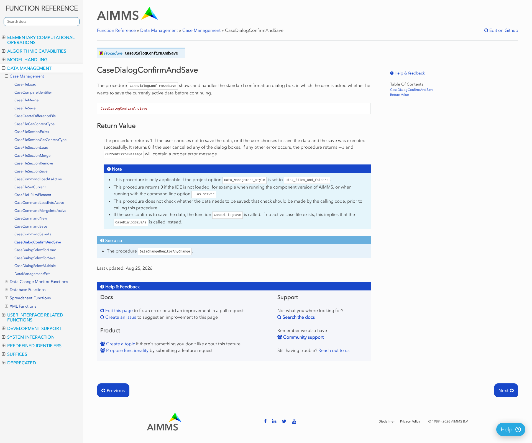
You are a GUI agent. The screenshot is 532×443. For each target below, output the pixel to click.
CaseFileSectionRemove (33, 163)
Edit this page (118, 310)
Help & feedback (409, 73)
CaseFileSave (24, 108)
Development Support (34, 328)
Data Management (29, 68)
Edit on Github (503, 30)
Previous (115, 390)
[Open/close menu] (4, 37)
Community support (303, 337)
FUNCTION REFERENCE (42, 8)
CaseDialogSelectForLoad (35, 250)
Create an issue (120, 317)
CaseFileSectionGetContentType (40, 140)
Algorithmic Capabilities (36, 51)
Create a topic (120, 343)
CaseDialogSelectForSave (34, 258)
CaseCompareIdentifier (33, 92)
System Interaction (31, 337)
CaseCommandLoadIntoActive (39, 202)
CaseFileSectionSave (30, 171)
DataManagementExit (32, 274)
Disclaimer (386, 421)
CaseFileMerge (26, 100)
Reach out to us (333, 350)
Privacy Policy (410, 421)
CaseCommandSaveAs (32, 234)
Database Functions (27, 289)
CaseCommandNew (30, 218)
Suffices (17, 354)
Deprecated (21, 362)
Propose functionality (127, 350)
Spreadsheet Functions (30, 298)
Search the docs (298, 317)
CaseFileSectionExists (31, 132)
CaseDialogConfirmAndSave (37, 242)
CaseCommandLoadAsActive (38, 179)
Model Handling (27, 59)
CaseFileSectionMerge (32, 155)
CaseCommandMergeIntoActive (40, 210)
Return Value (399, 95)
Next (504, 390)
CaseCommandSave (30, 226)
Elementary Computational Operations (41, 40)
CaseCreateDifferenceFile (35, 116)
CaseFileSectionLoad (31, 147)
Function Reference (116, 30)
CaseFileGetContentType (34, 124)
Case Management (27, 76)
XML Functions (23, 306)
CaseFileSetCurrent (30, 187)
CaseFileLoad (25, 84)
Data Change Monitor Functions (39, 281)
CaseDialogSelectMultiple (35, 266)
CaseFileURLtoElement (32, 195)
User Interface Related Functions (35, 317)
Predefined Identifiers (34, 345)
